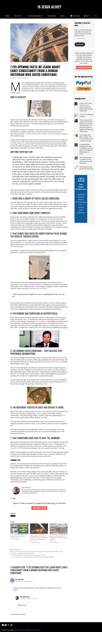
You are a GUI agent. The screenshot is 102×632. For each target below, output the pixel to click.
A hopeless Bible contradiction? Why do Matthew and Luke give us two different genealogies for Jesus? (86, 149)
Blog (62, 16)
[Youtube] (14, 498)
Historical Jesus (16, 549)
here (44, 252)
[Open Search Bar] (96, 16)
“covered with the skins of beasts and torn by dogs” (42, 134)
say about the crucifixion (38, 288)
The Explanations (34, 16)
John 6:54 (61, 362)
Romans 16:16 (15, 374)
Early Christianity (17, 551)
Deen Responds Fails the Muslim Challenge (86, 168)
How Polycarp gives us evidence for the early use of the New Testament (86, 160)
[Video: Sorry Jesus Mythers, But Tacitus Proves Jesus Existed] (19, 528)
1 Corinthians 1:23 (43, 321)
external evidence (42, 551)
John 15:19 (52, 444)
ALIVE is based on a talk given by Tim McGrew (27, 630)
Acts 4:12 (17, 448)
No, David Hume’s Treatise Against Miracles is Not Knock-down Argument (33, 557)
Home (7, 16)
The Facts (17, 16)
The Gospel (51, 16)
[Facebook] (12, 498)
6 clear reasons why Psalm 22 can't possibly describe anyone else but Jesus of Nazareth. (86, 107)
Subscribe (79, 44)
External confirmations (29, 551)
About (86, 16)
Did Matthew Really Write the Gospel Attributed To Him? (28, 555)
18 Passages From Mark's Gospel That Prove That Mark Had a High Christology (86, 138)
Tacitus (32, 553)
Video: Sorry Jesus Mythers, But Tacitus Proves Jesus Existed (18, 535)
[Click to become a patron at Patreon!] (39, 510)
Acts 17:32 (27, 319)
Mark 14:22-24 (52, 362)
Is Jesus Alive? (49, 6)
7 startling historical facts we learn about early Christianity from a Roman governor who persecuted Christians (58, 537)
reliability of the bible (23, 553)
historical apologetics (54, 551)
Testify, (51, 489)
